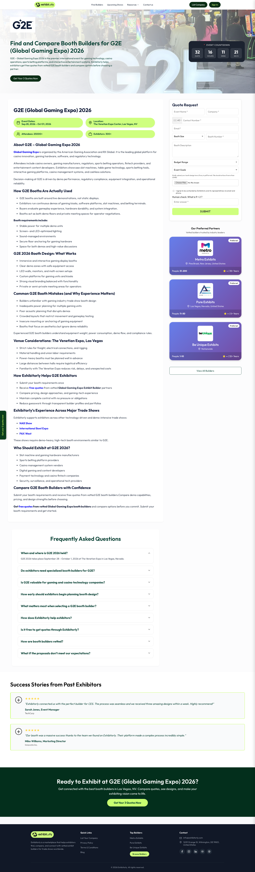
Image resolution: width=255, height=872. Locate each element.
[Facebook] (182, 851)
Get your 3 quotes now (2, 425)
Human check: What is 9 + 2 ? (187, 196)
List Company (198, 4)
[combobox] (177, 120)
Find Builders (97, 4)
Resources (132, 4)
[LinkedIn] (195, 851)
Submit (205, 211)
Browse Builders (140, 854)
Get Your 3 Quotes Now (25, 78)
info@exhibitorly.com (193, 837)
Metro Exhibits (136, 838)
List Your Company (89, 838)
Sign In (215, 4)
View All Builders (205, 370)
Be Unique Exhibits (138, 847)
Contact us (148, 4)
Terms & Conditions (89, 847)
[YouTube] (202, 851)
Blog (82, 852)
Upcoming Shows (115, 4)
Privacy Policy (86, 842)
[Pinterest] (209, 851)
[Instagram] (189, 851)
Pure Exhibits (136, 842)
